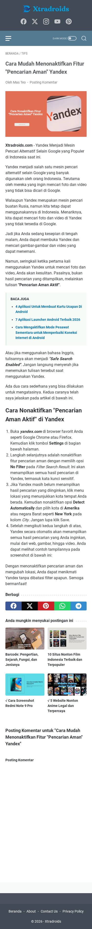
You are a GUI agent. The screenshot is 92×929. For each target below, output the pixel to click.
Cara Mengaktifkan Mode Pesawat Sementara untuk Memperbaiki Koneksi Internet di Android (46, 332)
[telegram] (78, 606)
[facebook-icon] (23, 22)
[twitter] (30, 606)
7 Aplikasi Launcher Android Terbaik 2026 (47, 320)
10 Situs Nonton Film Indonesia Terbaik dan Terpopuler (65, 659)
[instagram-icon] (46, 22)
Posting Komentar (43, 82)
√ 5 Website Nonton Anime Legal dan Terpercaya (63, 706)
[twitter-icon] (34, 22)
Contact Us (49, 911)
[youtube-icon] (57, 22)
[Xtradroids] (46, 9)
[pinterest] (46, 606)
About (31, 911)
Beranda (15, 911)
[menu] (11, 38)
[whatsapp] (62, 606)
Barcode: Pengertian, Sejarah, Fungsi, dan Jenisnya (21, 659)
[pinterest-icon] (68, 22)
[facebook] (13, 606)
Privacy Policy (73, 911)
